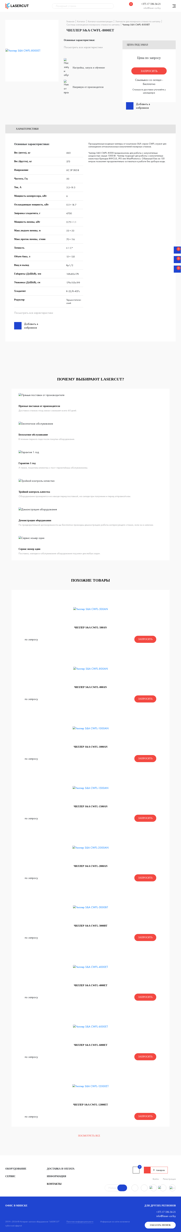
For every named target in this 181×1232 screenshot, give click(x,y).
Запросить (149, 71)
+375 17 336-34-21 (151, 4)
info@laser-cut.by (152, 8)
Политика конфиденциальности (79, 1221)
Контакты (54, 1184)
